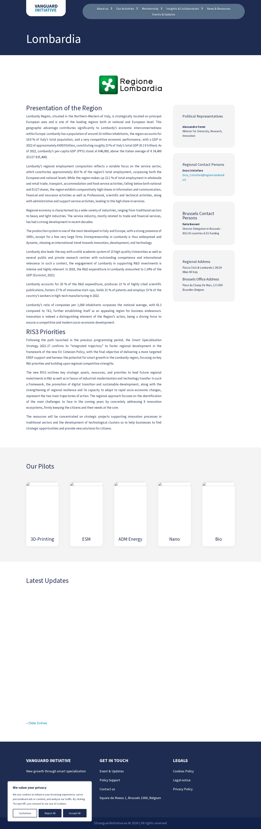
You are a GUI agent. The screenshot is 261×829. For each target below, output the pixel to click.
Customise (25, 813)
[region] (50, 801)
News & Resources (218, 8)
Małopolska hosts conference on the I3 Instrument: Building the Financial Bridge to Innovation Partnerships (120, 650)
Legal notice (181, 780)
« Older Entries (36, 723)
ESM (86, 539)
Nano (174, 539)
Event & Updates (112, 771)
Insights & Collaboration (182, 8)
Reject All (50, 813)
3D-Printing (42, 539)
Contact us (107, 789)
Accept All (74, 813)
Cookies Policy (184, 771)
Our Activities (125, 8)
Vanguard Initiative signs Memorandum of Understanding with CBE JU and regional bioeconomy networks (121, 607)
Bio (218, 539)
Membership (150, 8)
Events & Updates (163, 14)
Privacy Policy (183, 789)
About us (102, 8)
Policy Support (110, 780)
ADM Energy (130, 539)
